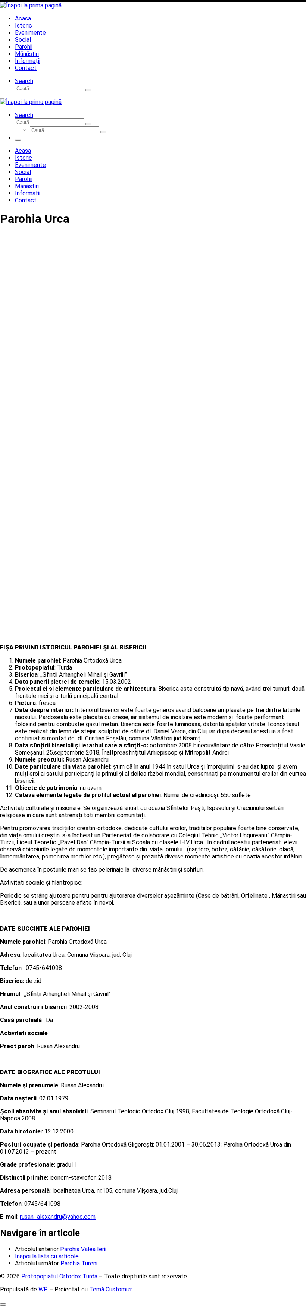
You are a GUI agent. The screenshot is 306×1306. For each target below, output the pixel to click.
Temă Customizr (110, 1289)
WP (43, 1289)
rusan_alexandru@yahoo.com (58, 1216)
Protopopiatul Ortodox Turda (59, 1276)
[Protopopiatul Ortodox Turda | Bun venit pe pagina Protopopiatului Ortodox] (31, 5)
